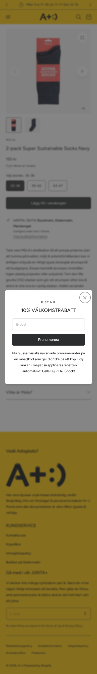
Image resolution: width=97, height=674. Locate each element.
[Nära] (85, 297)
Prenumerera (48, 339)
